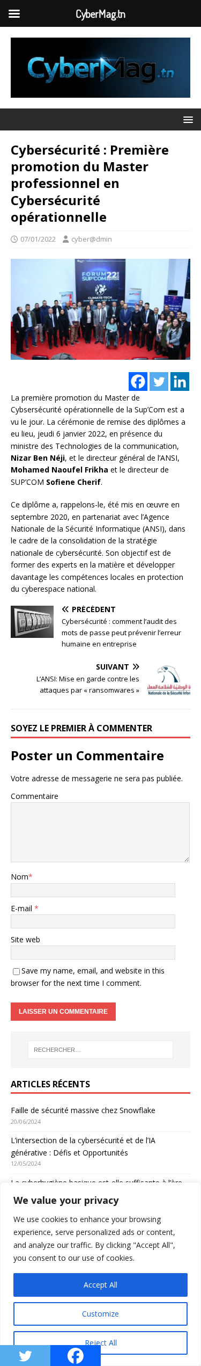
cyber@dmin (91, 239)
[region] (100, 1274)
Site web (25, 939)
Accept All (100, 1285)
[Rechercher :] (101, 1050)
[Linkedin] (179, 381)
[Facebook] (138, 381)
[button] (186, 119)
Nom (19, 876)
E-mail (22, 908)
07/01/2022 (38, 239)
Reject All (101, 1343)
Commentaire (34, 796)
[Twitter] (159, 381)
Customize (100, 1314)
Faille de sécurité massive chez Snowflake (83, 1110)
